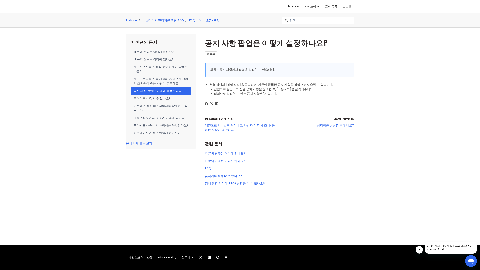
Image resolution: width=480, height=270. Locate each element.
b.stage (293, 6)
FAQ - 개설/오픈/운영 (204, 20)
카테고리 (311, 6)
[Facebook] (206, 104)
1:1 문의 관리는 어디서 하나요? (225, 161)
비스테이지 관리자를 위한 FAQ (163, 20)
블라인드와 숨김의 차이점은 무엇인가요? (161, 125)
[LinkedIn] (216, 104)
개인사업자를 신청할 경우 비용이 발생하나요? (161, 69)
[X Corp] (211, 104)
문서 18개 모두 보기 (139, 143)
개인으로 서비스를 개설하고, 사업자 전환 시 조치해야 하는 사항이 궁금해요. (161, 81)
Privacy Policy (167, 257)
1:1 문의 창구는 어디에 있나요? (225, 153)
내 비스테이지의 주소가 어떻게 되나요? (160, 118)
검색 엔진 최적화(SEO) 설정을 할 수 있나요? (235, 183)
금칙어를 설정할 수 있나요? (335, 125)
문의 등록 (331, 6)
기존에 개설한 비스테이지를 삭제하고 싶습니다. (161, 108)
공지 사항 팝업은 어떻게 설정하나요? (158, 91)
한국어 (186, 257)
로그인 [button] (347, 6)
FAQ (208, 168)
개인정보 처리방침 (140, 257)
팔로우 (211, 54)
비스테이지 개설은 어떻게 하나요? (156, 133)
